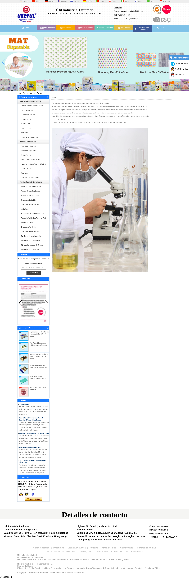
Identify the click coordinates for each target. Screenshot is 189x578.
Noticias (94, 548)
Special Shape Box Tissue (30, 196)
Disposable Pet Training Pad (31, 231)
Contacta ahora (33, 499)
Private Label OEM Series (30, 178)
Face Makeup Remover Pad (30, 160)
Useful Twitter (102, 551)
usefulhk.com (124, 15)
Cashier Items (26, 169)
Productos (67, 28)
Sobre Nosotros (48, 28)
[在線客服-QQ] (21, 494)
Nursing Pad (25, 124)
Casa (27, 28)
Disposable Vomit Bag (28, 227)
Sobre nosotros (24, 471)
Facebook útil (137, 551)
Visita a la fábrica (86, 28)
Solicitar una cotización (144, 29)
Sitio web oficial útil (119, 551)
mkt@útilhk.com (136, 11)
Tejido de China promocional (31, 187)
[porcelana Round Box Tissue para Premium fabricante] (24, 392)
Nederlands (167, 1)
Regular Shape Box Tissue (30, 191)
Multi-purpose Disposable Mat (29, 442)
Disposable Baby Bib (28, 200)
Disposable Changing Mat (30, 205)
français (63, 1)
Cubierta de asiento (28, 115)
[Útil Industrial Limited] (27, 23)
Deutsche (51, 1)
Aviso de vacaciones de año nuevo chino (34, 429)
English (25, 1)
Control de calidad (105, 28)
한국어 (139, 1)
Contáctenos (125, 28)
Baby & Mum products (28, 151)
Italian (127, 1)
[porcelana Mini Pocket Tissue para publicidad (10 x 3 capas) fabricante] (24, 347)
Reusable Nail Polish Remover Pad (33, 218)
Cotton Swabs (26, 119)
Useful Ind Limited (181, 64)
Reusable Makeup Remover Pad (32, 213)
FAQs (162, 28)
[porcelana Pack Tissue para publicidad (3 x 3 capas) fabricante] (24, 380)
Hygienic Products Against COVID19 (33, 164)
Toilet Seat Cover (27, 222)
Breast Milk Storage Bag (29, 137)
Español (89, 1)
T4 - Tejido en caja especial (30, 240)
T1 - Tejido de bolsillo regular (31, 236)
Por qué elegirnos (29, 93)
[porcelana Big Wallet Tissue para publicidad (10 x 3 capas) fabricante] (24, 369)
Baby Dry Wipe (26, 128)
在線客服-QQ (179, 74)
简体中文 (38, 1)
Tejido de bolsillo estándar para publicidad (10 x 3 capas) (39, 356)
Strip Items (24, 173)
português (102, 1)
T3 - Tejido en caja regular (30, 249)
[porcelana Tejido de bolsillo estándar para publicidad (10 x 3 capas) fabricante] (24, 358)
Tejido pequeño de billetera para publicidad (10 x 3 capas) (39, 334)
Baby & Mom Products (28, 146)
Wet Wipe (24, 133)
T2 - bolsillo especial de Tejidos (32, 245)
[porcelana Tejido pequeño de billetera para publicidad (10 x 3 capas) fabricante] (24, 336)
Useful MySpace (85, 551)
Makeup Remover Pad (28, 142)
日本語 (114, 1)
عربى (152, 1)
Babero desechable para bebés (32, 106)
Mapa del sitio (109, 548)
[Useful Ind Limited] (27, 494)
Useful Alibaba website (64, 551)
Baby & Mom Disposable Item (30, 101)
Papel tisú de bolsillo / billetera (31, 182)
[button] (87, 89)
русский (76, 1)
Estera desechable (27, 110)
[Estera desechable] (94, 61)
